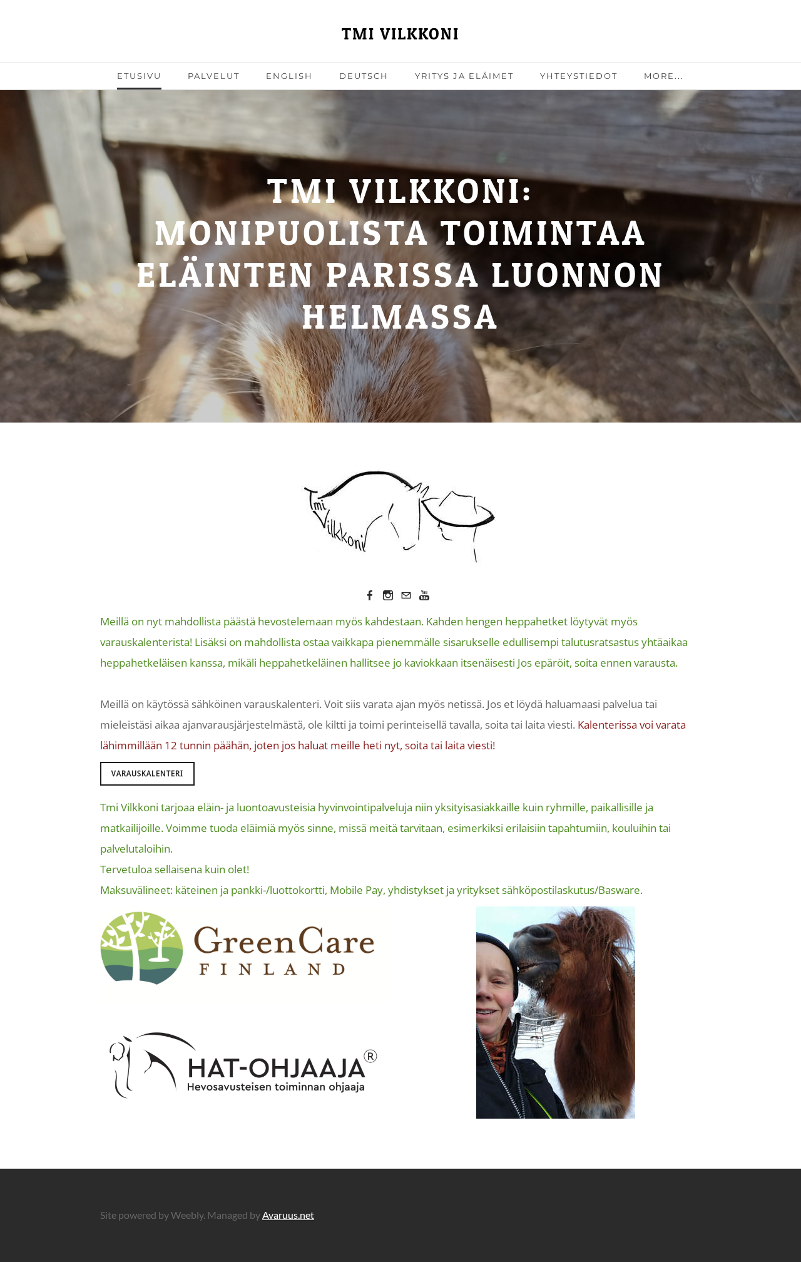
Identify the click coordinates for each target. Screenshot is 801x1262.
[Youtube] (424, 595)
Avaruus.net (288, 1215)
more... (664, 76)
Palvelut (214, 76)
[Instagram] (388, 595)
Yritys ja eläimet (464, 76)
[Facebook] (370, 595)
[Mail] (406, 595)
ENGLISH (289, 76)
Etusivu (139, 76)
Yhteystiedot (579, 76)
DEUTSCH (364, 76)
